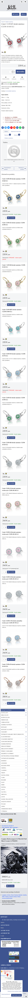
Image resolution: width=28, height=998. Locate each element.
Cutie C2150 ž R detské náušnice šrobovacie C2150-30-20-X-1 (11, 489)
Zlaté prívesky (5, 736)
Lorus (3, 806)
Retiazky (4, 727)
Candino (3, 770)
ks (5, 218)
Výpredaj (4, 811)
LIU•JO (3, 796)
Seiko (2, 784)
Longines (4, 763)
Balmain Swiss (5, 765)
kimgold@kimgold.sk (6, 938)
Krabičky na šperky (7, 753)
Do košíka (21, 72)
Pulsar (3, 804)
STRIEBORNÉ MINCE (6, 808)
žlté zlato (4, 712)
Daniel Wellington (7, 799)
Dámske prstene (6, 744)
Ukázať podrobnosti (5, 994)
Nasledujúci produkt (21, 168)
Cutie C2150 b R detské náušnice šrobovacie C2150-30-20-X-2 (11, 533)
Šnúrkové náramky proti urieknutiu (12, 734)
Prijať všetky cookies (16, 995)
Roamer (3, 780)
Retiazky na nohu (6, 729)
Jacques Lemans (6, 801)
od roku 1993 (13, 10)
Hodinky (4, 760)
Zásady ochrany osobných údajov (15, 991)
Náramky (4, 732)
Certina (3, 768)
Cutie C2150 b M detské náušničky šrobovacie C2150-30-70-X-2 (12, 622)
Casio (3, 777)
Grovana (4, 794)
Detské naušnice (6, 710)
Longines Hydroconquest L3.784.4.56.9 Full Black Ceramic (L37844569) (14, 840)
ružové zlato (5, 717)
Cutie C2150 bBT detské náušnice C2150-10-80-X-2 (12, 311)
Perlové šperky (6, 746)
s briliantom (5, 722)
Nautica (3, 792)
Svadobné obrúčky (7, 739)
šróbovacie (4, 720)
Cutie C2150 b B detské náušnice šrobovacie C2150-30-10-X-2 (11, 578)
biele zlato (4, 715)
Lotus (3, 789)
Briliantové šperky (7, 748)
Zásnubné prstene (6, 741)
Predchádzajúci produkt (7, 168)
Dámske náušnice (6, 724)
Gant (2, 782)
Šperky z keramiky (7, 751)
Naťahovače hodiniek (7, 758)
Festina (3, 787)
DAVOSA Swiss (5, 775)
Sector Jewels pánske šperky (10, 756)
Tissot (3, 772)
